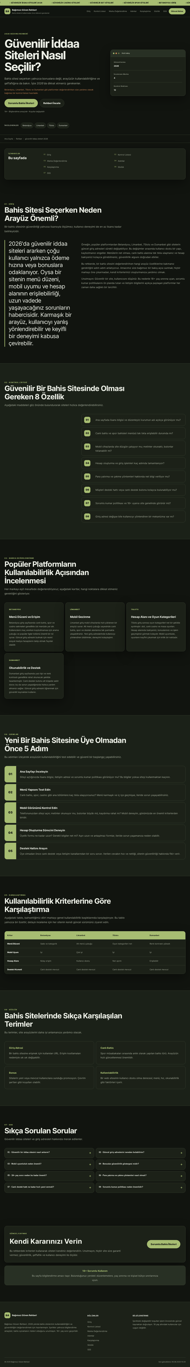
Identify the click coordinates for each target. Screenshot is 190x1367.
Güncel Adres (177, 11)
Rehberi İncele (52, 103)
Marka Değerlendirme (118, 11)
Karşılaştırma (145, 11)
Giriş (88, 11)
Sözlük (157, 11)
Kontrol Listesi (100, 11)
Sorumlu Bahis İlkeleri (21, 103)
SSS (165, 11)
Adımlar (133, 11)
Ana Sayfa (8, 139)
